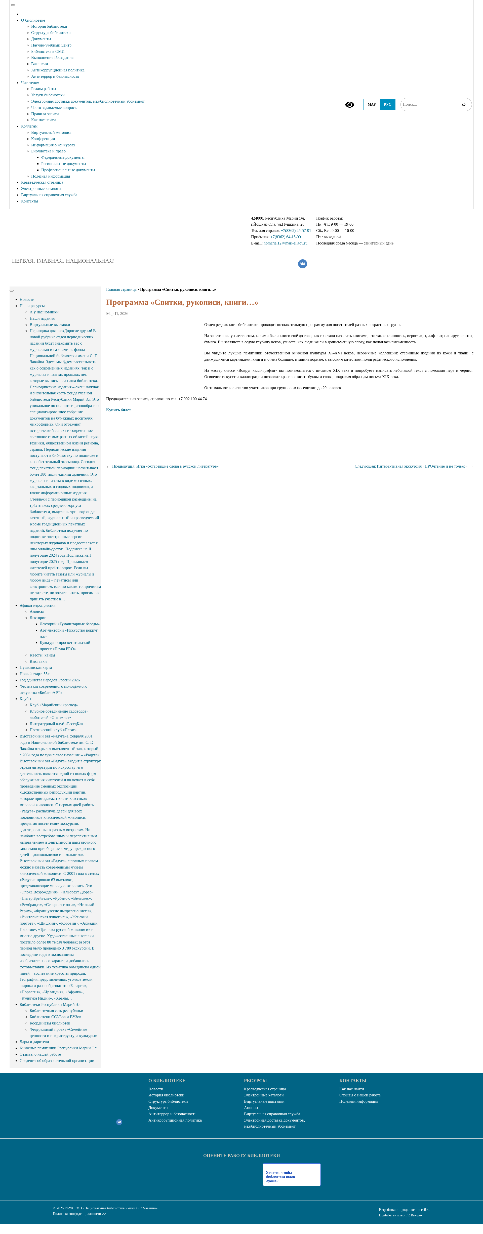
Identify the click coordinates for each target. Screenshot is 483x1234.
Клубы (25, 698)
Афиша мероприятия (37, 605)
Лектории (38, 617)
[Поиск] (464, 104)
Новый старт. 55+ (35, 674)
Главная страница (121, 289)
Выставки (38, 661)
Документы (41, 39)
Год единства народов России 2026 (50, 680)
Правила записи (45, 114)
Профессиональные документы (68, 170)
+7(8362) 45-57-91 (296, 230)
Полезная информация (50, 176)
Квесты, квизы (42, 655)
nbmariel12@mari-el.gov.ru (285, 243)
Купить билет (118, 410)
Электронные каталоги (41, 188)
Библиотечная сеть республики (56, 1010)
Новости (27, 299)
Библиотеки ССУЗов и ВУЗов (55, 1017)
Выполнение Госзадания (52, 57)
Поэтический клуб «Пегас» (53, 730)
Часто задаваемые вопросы (54, 107)
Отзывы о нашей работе (40, 1054)
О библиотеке (33, 20)
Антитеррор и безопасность (55, 76)
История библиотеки (49, 26)
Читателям (30, 82)
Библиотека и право (48, 151)
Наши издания (42, 318)
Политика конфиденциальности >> (79, 1214)
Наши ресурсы (32, 306)
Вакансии (39, 64)
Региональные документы (63, 163)
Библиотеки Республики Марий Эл (50, 1004)
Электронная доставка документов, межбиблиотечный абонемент (88, 101)
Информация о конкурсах (53, 145)
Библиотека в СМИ (48, 51)
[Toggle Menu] (13, 5)
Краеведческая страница (42, 182)
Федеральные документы (63, 157)
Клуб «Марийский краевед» (54, 705)
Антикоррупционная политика (58, 70)
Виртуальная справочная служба (49, 195)
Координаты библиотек (50, 1023)
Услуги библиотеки (48, 95)
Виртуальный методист (51, 132)
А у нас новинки (44, 312)
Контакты (29, 201)
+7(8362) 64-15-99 (285, 237)
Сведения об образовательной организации (57, 1060)
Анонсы (37, 611)
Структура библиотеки (51, 32)
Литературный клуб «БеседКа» (56, 724)
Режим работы (43, 89)
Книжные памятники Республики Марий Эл (58, 1048)
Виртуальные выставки (50, 324)
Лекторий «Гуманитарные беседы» (70, 624)
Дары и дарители (34, 1042)
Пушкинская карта (36, 667)
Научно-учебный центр (51, 45)
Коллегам (29, 126)
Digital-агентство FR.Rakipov (401, 1215)
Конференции (43, 139)
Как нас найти (43, 120)
